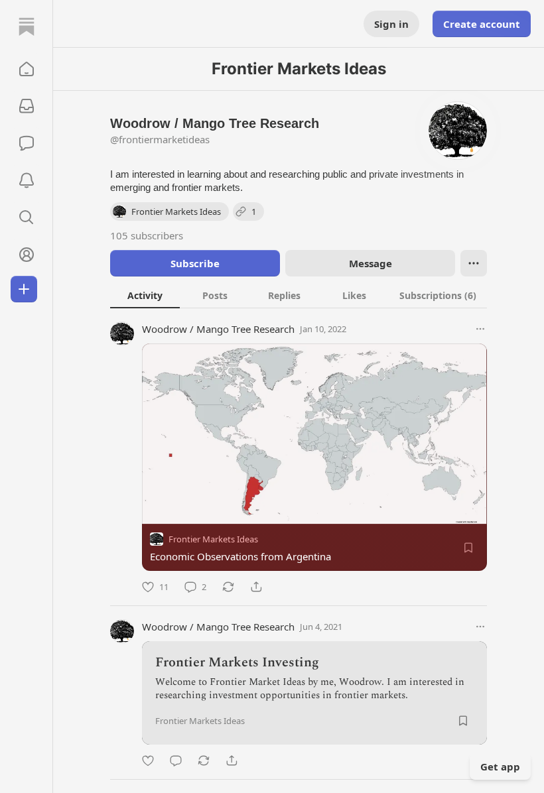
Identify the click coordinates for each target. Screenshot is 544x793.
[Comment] (176, 760)
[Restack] (228, 586)
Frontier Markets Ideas (213, 539)
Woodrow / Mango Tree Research (218, 329)
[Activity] (26, 180)
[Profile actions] (473, 263)
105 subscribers (146, 235)
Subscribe (195, 263)
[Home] (26, 26)
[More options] (480, 328)
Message (370, 263)
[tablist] (298, 295)
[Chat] (26, 143)
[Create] (24, 289)
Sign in (391, 23)
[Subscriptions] (26, 106)
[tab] (145, 295)
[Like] (148, 760)
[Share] (256, 586)
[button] (26, 69)
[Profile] (26, 255)
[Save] (468, 547)
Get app (500, 766)
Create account (481, 23)
